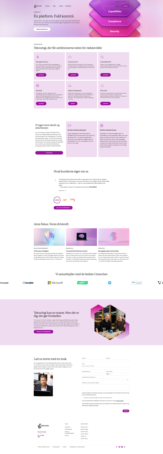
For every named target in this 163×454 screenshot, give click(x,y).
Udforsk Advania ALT (42, 29)
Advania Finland (84, 434)
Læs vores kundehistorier (63, 207)
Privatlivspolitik (68, 429)
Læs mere (41, 75)
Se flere (73, 103)
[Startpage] (38, 6)
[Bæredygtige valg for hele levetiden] (113, 237)
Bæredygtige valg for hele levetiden (108, 251)
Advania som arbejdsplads (43, 331)
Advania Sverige (84, 429)
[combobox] (105, 379)
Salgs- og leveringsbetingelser (69, 432)
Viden (54, 6)
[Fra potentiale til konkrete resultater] (81, 237)
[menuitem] (118, 1)
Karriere (61, 6)
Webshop (117, 1)
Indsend (126, 411)
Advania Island (84, 427)
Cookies (67, 435)
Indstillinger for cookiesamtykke (77, 447)
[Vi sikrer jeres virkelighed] (49, 237)
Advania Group (84, 438)
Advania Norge (84, 431)
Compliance (67, 427)
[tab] (55, 180)
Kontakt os (125, 6)
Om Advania (68, 6)
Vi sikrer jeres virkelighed (41, 251)
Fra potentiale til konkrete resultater (76, 251)
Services (47, 6)
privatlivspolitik (120, 400)
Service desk (125, 1)
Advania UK (83, 436)
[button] (57, 200)
